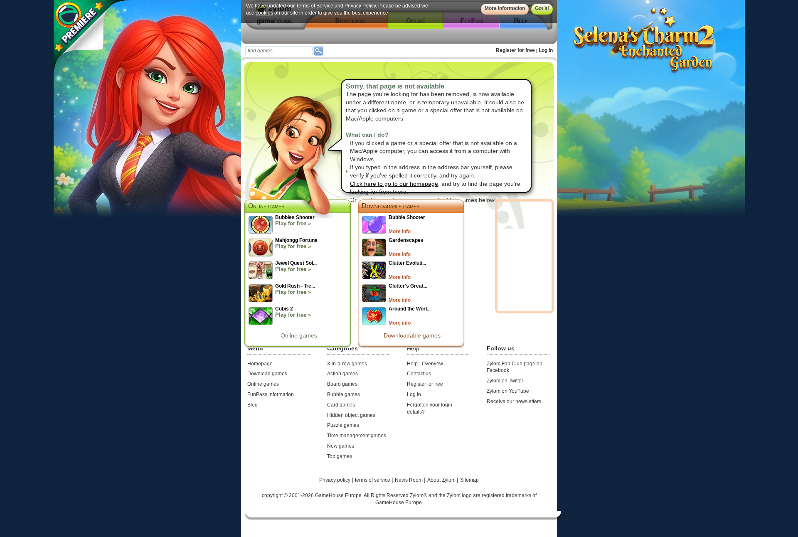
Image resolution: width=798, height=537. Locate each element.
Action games (342, 374)
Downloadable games (390, 205)
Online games (299, 335)
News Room (409, 480)
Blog (252, 405)
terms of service (373, 480)
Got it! (542, 8)
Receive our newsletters (514, 401)
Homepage (260, 364)
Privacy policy (335, 480)
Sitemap (469, 480)
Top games (339, 456)
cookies (264, 13)
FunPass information (270, 394)
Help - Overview (425, 364)
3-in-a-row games (347, 364)
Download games (267, 374)
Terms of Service (314, 6)
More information (505, 8)
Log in (546, 50)
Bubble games (343, 394)
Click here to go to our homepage (394, 183)
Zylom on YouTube (508, 391)
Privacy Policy (360, 6)
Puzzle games (343, 425)
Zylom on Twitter (505, 381)
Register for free (515, 50)
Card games (341, 405)
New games (340, 446)
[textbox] (279, 50)
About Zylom (442, 480)
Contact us (419, 374)
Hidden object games (351, 415)
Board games (342, 384)
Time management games (356, 435)
